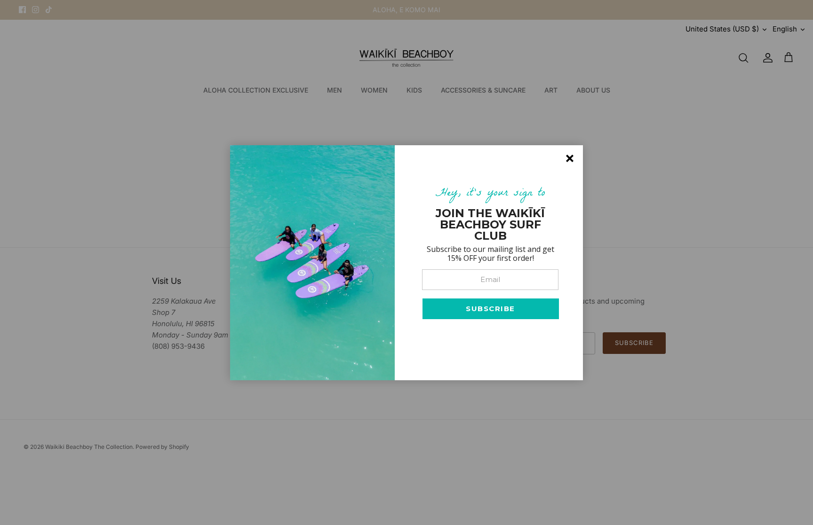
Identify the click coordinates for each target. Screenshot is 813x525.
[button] (490, 308)
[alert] (406, 262)
